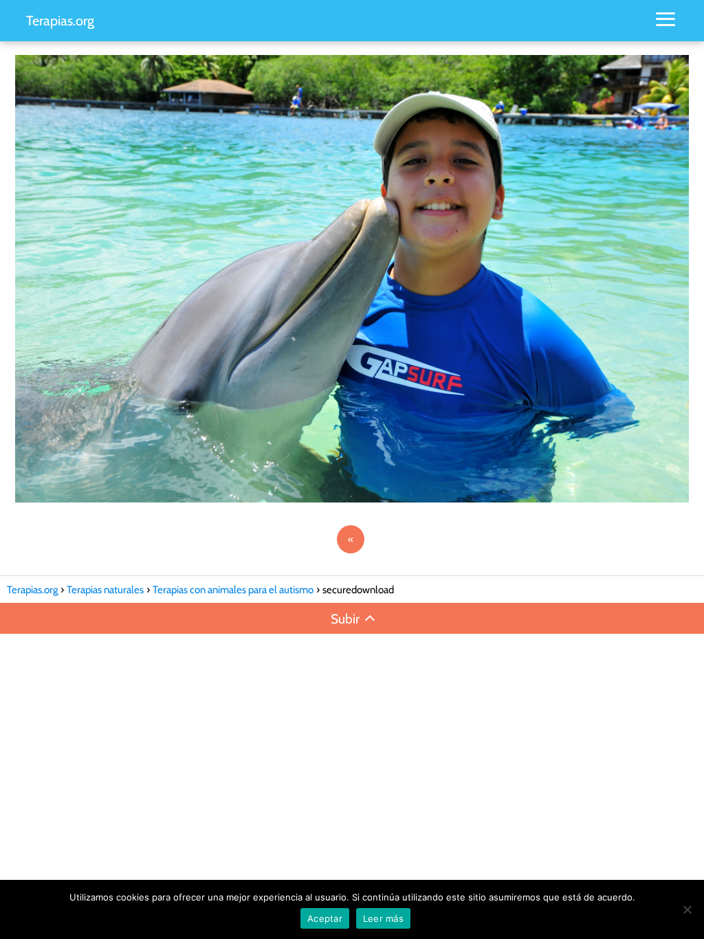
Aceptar (324, 918)
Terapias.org (60, 20)
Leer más (383, 918)
